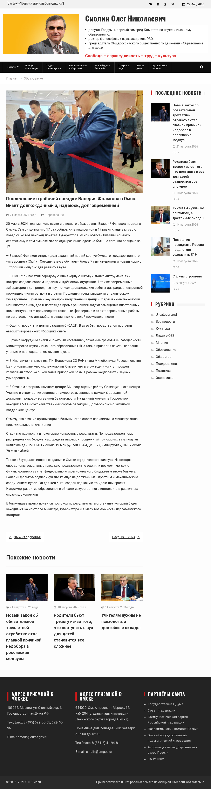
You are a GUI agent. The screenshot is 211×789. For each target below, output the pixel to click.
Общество (163, 357)
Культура (163, 329)
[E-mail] (172, 4)
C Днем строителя (187, 276)
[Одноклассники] (158, 4)
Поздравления (167, 364)
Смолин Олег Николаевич (125, 18)
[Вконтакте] (150, 4)
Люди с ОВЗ (165, 336)
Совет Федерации (161, 710)
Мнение (162, 343)
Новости (11, 67)
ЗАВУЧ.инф (156, 759)
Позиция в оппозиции (31, 67)
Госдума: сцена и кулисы (54, 67)
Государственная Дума (165, 704)
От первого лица (123, 67)
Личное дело (140, 67)
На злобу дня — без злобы (102, 67)
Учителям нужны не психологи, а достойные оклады (121, 621)
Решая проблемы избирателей (78, 67)
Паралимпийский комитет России (173, 729)
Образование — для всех (160, 67)
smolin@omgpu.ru (99, 752)
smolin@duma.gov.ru (32, 737)
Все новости (165, 322)
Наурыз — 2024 (123, 537)
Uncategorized (166, 315)
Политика (163, 371)
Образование (55, 215)
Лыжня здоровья (27, 537)
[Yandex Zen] (165, 4)
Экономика (164, 378)
